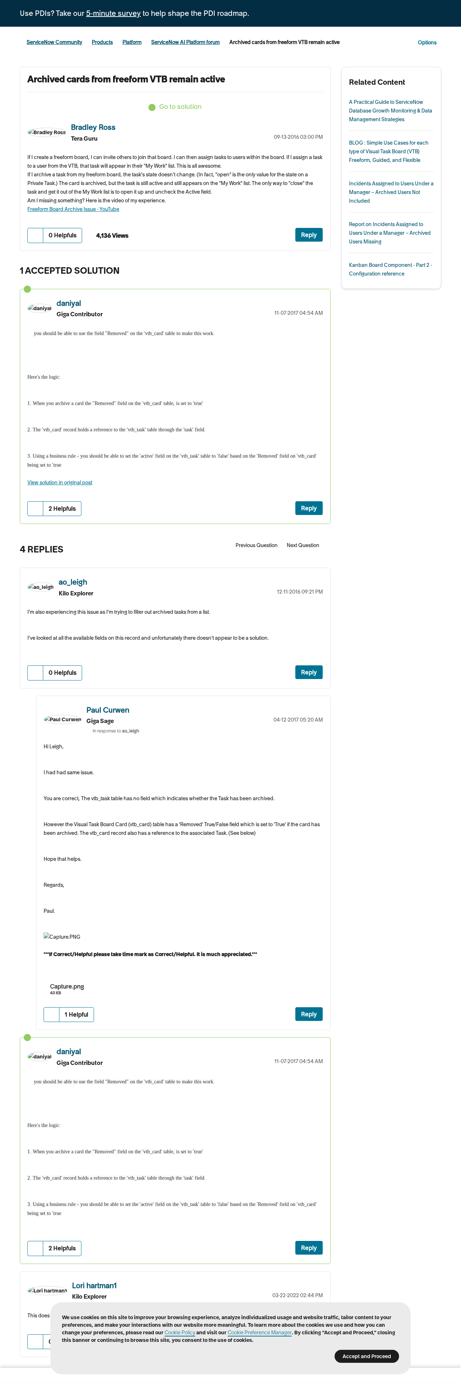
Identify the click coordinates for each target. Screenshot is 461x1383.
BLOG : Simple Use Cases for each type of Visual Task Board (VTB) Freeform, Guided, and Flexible (389, 151)
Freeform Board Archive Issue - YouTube (73, 209)
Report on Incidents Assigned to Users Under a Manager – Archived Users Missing (390, 233)
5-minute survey (113, 13)
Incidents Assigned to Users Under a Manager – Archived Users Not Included (391, 192)
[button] (35, 235)
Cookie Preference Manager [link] (260, 1332)
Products (102, 42)
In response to (116, 731)
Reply (309, 234)
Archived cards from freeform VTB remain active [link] (284, 42)
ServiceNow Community (54, 42)
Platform (132, 42)
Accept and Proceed (367, 1356)
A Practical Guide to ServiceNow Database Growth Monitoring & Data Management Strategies (390, 111)
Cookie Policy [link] (180, 1332)
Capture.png (67, 986)
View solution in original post (59, 482)
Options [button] (427, 42)
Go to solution (180, 106)
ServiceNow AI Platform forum (185, 42)
